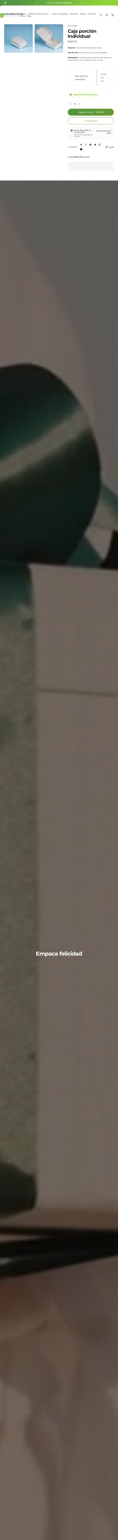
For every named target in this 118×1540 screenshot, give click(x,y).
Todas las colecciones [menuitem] (37, 14)
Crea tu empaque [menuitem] (60, 14)
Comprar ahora (90, 121)
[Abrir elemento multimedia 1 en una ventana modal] (18, 38)
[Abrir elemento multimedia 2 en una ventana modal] (49, 38)
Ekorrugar (72, 26)
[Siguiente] (80, 3)
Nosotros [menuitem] (74, 14)
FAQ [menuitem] (23, 16)
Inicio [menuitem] (23, 14)
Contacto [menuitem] (92, 14)
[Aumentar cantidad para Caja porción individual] (79, 104)
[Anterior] (37, 3)
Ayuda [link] (111, 147)
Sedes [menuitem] (83, 14)
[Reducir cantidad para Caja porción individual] (70, 104)
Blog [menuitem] (29, 16)
